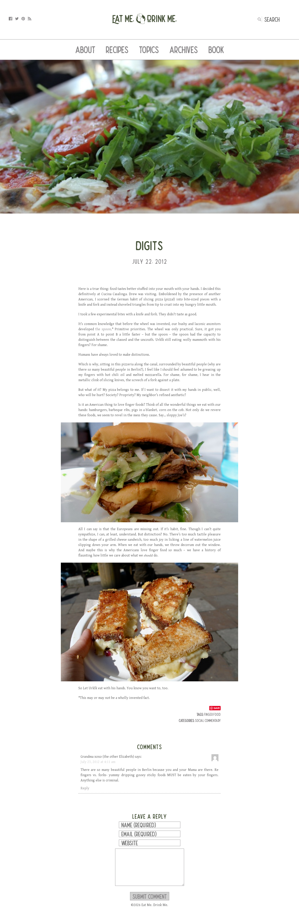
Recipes (117, 49)
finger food (212, 714)
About (85, 49)
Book (216, 49)
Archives (183, 49)
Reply (85, 788)
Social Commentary (208, 720)
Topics (149, 49)
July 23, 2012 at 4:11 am (98, 762)
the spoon (103, 329)
